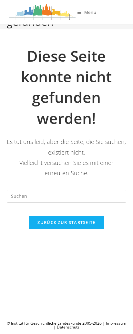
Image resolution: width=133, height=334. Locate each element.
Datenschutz (68, 327)
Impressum (116, 323)
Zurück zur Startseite (66, 222)
